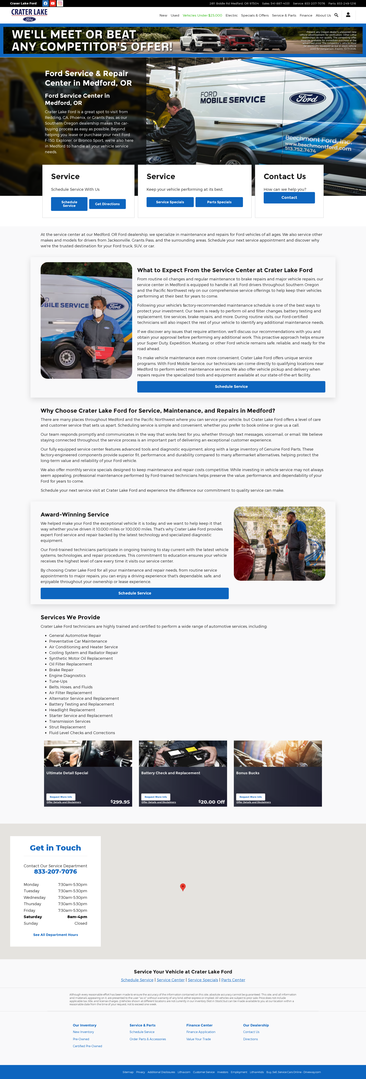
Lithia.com (184, 1072)
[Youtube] (53, 3)
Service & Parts (284, 15)
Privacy (140, 1072)
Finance (306, 15)
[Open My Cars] (347, 15)
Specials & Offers (255, 15)
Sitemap (128, 1072)
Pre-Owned (81, 1039)
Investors (222, 1072)
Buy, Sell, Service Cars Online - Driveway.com (293, 1072)
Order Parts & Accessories (148, 1039)
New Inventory (83, 1032)
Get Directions (107, 204)
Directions (250, 1039)
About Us (323, 15)
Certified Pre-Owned (87, 1046)
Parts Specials (219, 202)
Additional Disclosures (161, 1072)
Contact (289, 197)
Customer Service (204, 1072)
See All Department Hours (55, 935)
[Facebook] (45, 3)
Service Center (171, 979)
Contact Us (251, 1032)
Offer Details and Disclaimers (64, 802)
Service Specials (170, 202)
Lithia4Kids (257, 1072)
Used (175, 15)
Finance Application (200, 1032)
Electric (232, 15)
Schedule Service (69, 204)
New (163, 15)
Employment (239, 1072)
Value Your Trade (198, 1039)
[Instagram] (60, 3)
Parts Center (233, 979)
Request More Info (61, 798)
